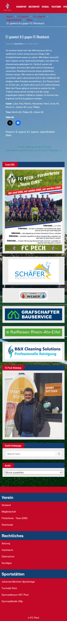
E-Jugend (23, 16)
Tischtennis (56, 6)
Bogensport (21, 6)
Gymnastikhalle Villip (12, 601)
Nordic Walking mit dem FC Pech (33, 146)
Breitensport (34, 6)
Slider (30, 19)
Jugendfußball (14, 19)
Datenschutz (8, 556)
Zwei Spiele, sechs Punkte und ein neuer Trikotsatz (33, 150)
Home (10, 16)
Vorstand (6, 505)
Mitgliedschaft (9, 511)
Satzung (6, 543)
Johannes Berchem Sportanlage (18, 581)
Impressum (7, 549)
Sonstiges (7, 563)
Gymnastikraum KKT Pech (15, 594)
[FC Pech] (7, 6)
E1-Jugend (39, 16)
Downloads (7, 524)
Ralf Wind (18, 44)
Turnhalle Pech (9, 588)
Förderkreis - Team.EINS (14, 518)
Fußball (45, 6)
